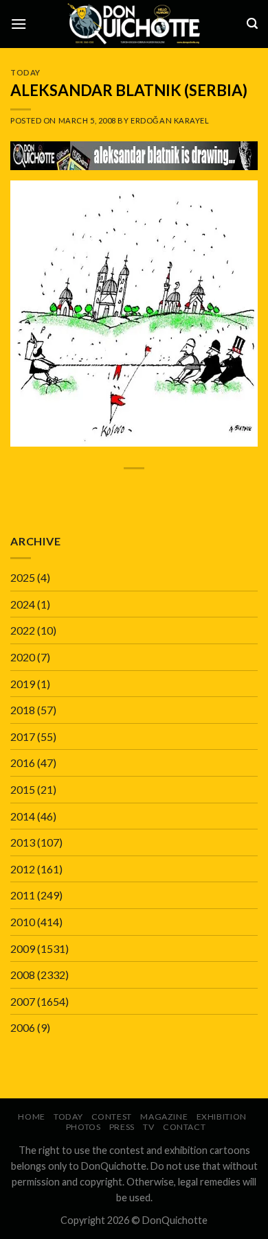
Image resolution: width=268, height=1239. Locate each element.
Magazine (164, 1116)
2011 (22, 894)
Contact (184, 1127)
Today (25, 72)
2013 (22, 842)
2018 (22, 709)
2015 (22, 789)
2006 (22, 1027)
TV (148, 1127)
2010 (22, 921)
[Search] (252, 23)
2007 (22, 1001)
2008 (22, 974)
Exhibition (222, 1116)
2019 (22, 683)
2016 (22, 762)
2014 (22, 816)
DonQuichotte (175, 1220)
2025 (22, 577)
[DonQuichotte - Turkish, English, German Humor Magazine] (134, 24)
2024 (22, 604)
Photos (83, 1127)
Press (122, 1127)
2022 (22, 630)
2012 (22, 868)
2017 (22, 736)
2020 (22, 656)
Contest (111, 1116)
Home (31, 1116)
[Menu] (18, 23)
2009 (22, 948)
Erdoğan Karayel (170, 120)
